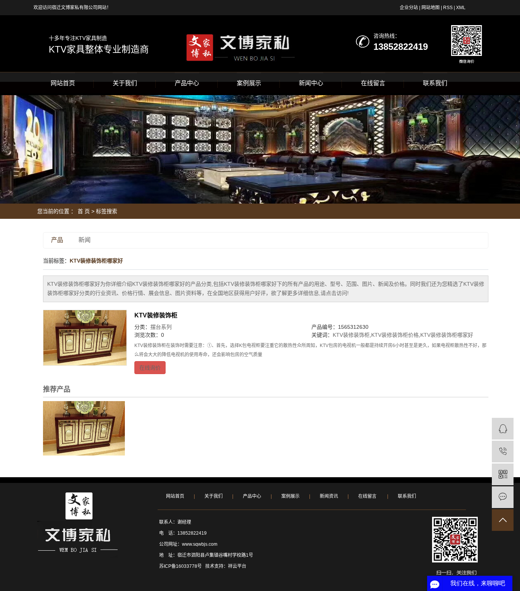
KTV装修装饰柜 (155, 315)
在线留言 (373, 83)
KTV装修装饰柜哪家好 (446, 335)
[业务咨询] (503, 429)
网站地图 (430, 7)
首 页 (84, 211)
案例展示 (249, 83)
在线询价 (150, 368)
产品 (57, 240)
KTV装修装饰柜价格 (395, 335)
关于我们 (125, 83)
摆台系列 (161, 327)
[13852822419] (503, 451)
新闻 (84, 240)
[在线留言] (503, 497)
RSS (448, 7)
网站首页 (63, 83)
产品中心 (187, 83)
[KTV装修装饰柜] (85, 338)
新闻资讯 (329, 496)
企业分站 (409, 7)
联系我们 (435, 83)
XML (461, 7)
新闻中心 (311, 83)
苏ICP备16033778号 (180, 566)
